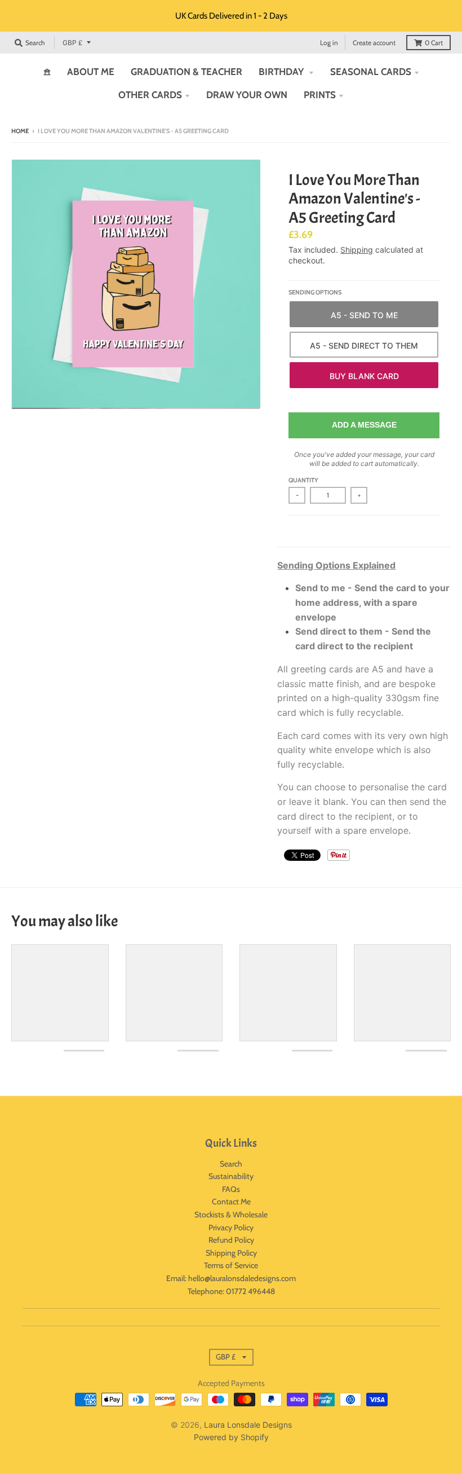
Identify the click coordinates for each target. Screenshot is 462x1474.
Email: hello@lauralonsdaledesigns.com (231, 1278)
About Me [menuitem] (90, 71)
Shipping (356, 249)
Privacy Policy (231, 1227)
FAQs (231, 1189)
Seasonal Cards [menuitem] (370, 71)
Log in (329, 42)
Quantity (303, 480)
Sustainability (231, 1176)
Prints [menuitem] (320, 94)
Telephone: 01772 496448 (231, 1291)
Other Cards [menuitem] (150, 94)
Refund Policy (231, 1240)
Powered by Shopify (231, 1437)
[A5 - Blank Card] (364, 375)
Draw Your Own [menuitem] (246, 94)
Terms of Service (231, 1265)
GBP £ (73, 42)
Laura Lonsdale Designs (248, 1424)
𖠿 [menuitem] (47, 71)
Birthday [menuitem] (282, 71)
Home (20, 131)
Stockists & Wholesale (231, 1214)
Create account (374, 42)
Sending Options (314, 292)
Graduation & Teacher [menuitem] (186, 71)
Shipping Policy (231, 1253)
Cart (434, 42)
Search (231, 1164)
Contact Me (231, 1201)
